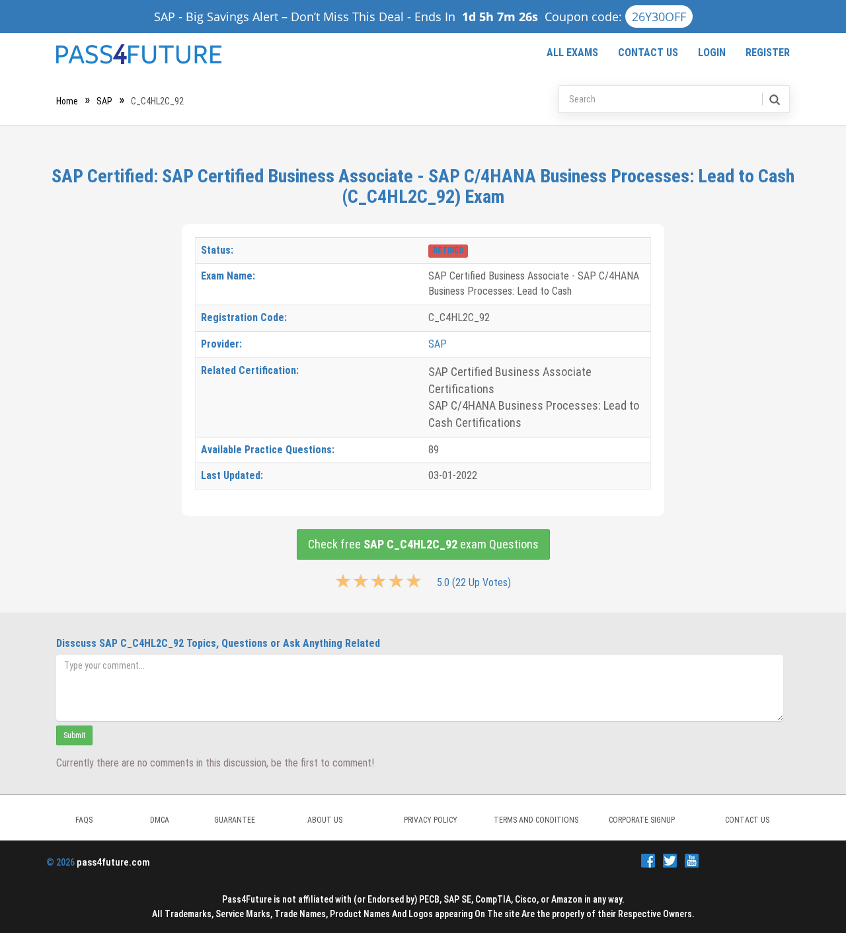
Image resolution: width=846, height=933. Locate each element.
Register (768, 52)
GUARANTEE (234, 820)
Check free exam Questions (423, 544)
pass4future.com (113, 862)
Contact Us (648, 52)
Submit (74, 735)
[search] (773, 99)
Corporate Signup (642, 820)
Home (67, 101)
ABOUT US (324, 820)
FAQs (84, 820)
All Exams (572, 52)
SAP (104, 101)
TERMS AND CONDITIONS (536, 820)
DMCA (159, 820)
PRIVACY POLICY (430, 820)
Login (712, 52)
